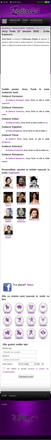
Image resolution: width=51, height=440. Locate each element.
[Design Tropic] (43, 2)
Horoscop (15, 21)
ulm (47, 150)
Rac (43, 313)
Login (5, 2)
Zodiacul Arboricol (15, 150)
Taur (19, 313)
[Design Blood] (31, 2)
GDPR (4, 396)
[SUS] (45, 395)
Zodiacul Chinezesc (16, 111)
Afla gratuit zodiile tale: (15, 344)
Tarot (25, 21)
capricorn (5, 103)
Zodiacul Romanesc (16, 158)
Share (30, 285)
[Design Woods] (41, 2)
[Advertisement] (25, 67)
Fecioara (19, 326)
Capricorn (13, 173)
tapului (4, 162)
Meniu (4, 21)
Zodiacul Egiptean (15, 131)
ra (46, 131)
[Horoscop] (25, 417)
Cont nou (16, 2)
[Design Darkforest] (38, 2)
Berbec (7, 313)
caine (4, 115)
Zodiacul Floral (15, 139)
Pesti (43, 338)
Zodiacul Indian (14, 123)
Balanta (31, 326)
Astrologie (36, 21)
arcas (45, 123)
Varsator (31, 338)
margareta (6, 142)
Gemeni (31, 313)
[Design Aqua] (48, 2)
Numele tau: (7, 348)
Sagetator (7, 338)
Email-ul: (6, 356)
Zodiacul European (16, 100)
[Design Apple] (46, 2)
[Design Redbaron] (33, 2)
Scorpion (43, 326)
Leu (7, 326)
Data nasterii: (8, 364)
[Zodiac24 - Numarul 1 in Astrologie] (25, 10)
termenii (31, 369)
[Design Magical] (36, 2)
